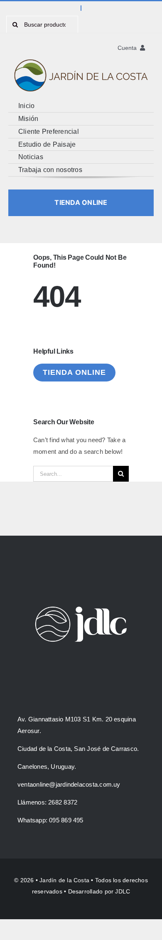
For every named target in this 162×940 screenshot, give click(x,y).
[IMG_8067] (81, 54)
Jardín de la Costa (64, 880)
